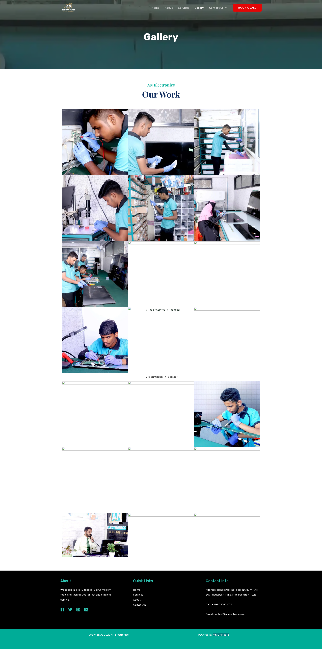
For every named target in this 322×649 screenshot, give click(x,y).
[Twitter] (70, 609)
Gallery (199, 8)
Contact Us (216, 8)
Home (155, 8)
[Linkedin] (86, 609)
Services (183, 8)
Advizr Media (221, 634)
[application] (225, 8)
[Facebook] (62, 609)
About (169, 8)
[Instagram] (78, 609)
